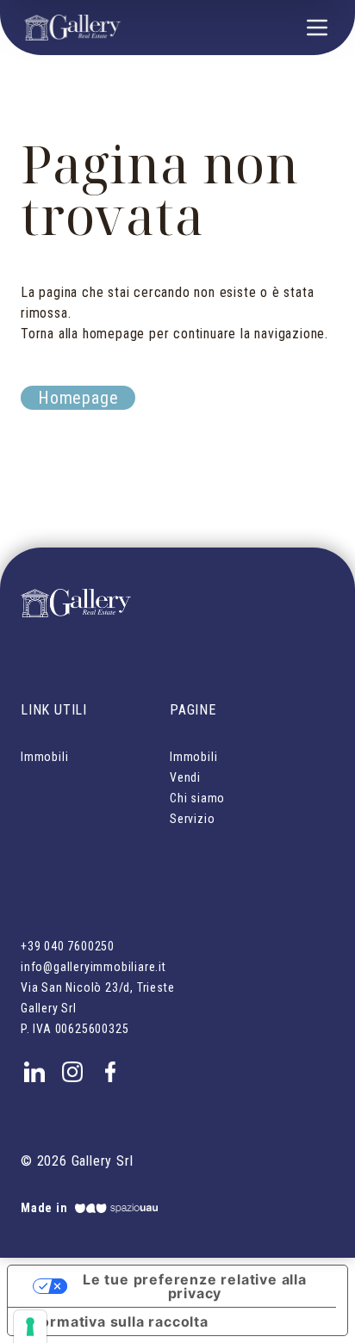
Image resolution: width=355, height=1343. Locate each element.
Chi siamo (197, 798)
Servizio (192, 819)
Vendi (185, 777)
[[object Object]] (34, 1068)
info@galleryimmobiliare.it (93, 967)
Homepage (78, 397)
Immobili (44, 757)
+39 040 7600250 (68, 946)
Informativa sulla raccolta (115, 1321)
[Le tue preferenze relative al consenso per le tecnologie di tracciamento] (30, 1326)
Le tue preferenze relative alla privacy (195, 1286)
